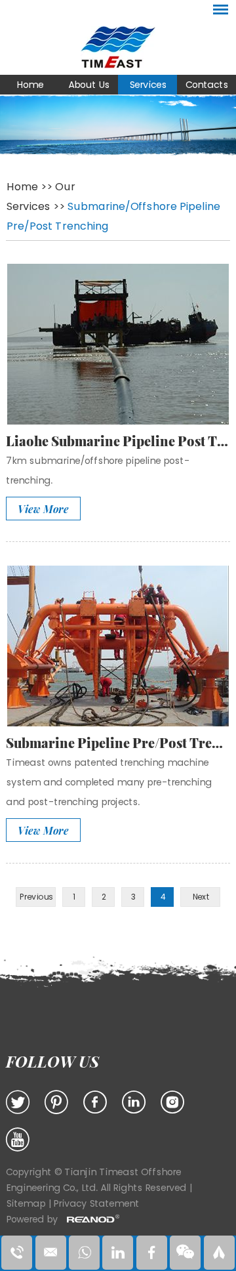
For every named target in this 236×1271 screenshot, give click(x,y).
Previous (35, 896)
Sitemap (27, 1203)
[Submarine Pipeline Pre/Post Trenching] (118, 646)
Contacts (207, 84)
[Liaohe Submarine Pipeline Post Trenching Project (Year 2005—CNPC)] (118, 344)
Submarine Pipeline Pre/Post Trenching (118, 742)
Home (29, 84)
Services (148, 84)
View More (43, 509)
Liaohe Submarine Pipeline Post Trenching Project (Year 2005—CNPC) (118, 440)
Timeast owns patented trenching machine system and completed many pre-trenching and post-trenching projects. (109, 782)
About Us (88, 84)
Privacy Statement (96, 1203)
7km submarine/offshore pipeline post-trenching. (97, 470)
